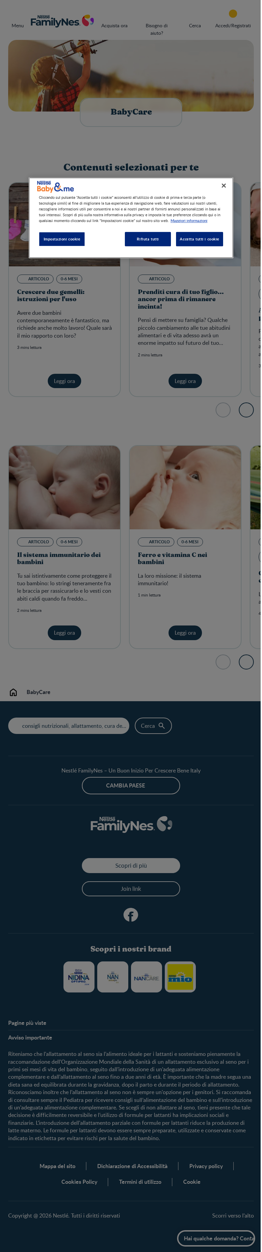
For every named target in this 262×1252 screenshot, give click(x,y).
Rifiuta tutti (145, 238)
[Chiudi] (221, 185)
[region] (128, 217)
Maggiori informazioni (186, 220)
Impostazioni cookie (59, 238)
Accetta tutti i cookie (197, 238)
